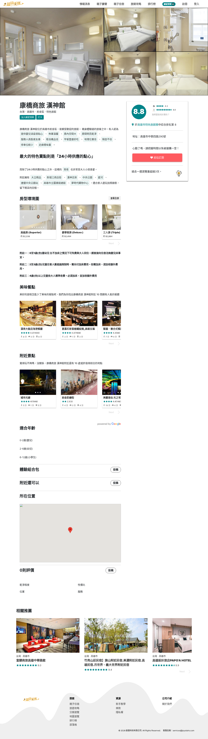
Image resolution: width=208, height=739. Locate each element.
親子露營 (102, 4)
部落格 (73, 724)
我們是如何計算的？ (160, 114)
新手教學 (121, 703)
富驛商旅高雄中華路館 (31, 660)
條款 (118, 708)
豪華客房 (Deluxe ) (72, 232)
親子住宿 (119, 4)
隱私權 (119, 712)
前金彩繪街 (68, 397)
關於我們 (167, 703)
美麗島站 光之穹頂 (113, 397)
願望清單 (169, 4)
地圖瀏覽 (74, 716)
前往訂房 (158, 157)
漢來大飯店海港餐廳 (32, 328)
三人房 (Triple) (111, 232)
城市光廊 (25, 397)
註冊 (184, 4)
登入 (196, 4)
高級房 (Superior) (31, 232)
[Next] (52, 217)
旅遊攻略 (136, 4)
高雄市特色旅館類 (147, 124)
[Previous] (23, 217)
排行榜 (152, 4)
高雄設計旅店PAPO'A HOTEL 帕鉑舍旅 (178, 660)
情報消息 (85, 4)
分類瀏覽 (74, 712)
